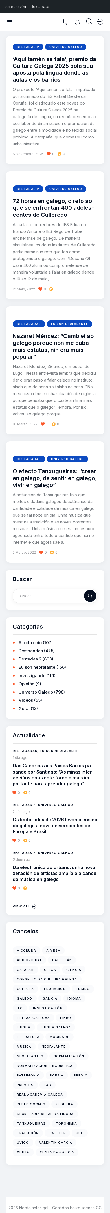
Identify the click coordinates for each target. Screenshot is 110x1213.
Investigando (32, 675)
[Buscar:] (55, 595)
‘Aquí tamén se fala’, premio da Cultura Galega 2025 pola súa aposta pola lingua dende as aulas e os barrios (54, 69)
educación (55, 989)
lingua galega (56, 1027)
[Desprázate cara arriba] (101, 1198)
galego (24, 998)
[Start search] (89, 21)
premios (25, 1085)
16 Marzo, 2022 (25, 424)
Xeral (24, 708)
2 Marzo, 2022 (24, 552)
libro (65, 1018)
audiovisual (29, 960)
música (24, 1047)
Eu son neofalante (69, 324)
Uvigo (23, 1143)
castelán (62, 960)
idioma (74, 998)
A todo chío (30, 642)
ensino (83, 989)
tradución (28, 1133)
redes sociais (31, 1104)
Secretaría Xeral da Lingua (45, 1114)
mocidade (59, 1037)
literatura (28, 1037)
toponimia (66, 1123)
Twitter (57, 1133)
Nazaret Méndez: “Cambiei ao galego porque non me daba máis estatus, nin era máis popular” (53, 346)
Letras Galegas (33, 1018)
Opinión (26, 683)
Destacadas (29, 324)
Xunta (23, 1152)
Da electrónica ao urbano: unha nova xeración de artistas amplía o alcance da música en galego (54, 873)
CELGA (50, 970)
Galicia (50, 998)
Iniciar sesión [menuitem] (14, 6)
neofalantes (30, 1056)
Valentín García (55, 1143)
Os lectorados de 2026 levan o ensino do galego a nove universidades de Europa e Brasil (55, 826)
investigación (47, 1008)
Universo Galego (65, 47)
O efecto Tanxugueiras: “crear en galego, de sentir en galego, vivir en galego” (55, 478)
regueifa (64, 1104)
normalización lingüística (45, 1066)
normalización (69, 1056)
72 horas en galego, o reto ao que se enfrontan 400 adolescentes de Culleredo (53, 208)
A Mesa (53, 950)
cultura (25, 989)
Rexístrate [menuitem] (39, 6)
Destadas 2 (28, 47)
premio (81, 1075)
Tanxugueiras (31, 1123)
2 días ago (21, 811)
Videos (26, 700)
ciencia (73, 970)
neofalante (54, 1047)
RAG (47, 1085)
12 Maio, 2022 (24, 289)
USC (79, 1133)
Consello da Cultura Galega (47, 979)
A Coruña (26, 950)
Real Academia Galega (40, 1095)
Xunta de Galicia (57, 1152)
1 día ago (20, 757)
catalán (25, 970)
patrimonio (28, 1075)
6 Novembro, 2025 (28, 154)
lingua (24, 1027)
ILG (20, 1008)
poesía (57, 1075)
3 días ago (21, 859)
